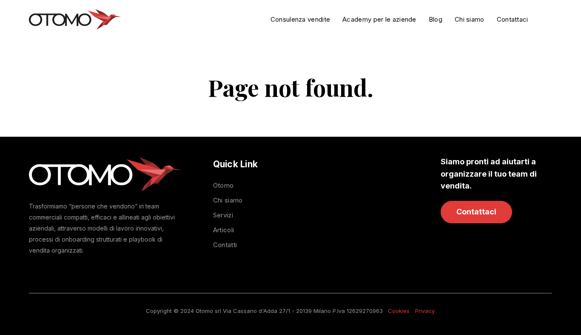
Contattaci (476, 211)
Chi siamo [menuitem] (228, 200)
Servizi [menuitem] (223, 215)
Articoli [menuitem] (223, 230)
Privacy (425, 310)
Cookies (399, 310)
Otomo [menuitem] (223, 185)
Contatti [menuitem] (225, 245)
